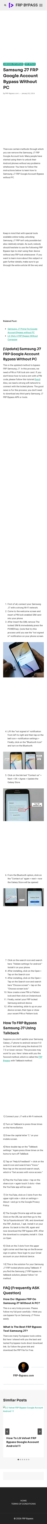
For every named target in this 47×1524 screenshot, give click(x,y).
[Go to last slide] (7, 1431)
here (37, 379)
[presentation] (23, 1419)
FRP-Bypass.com (12, 93)
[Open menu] (41, 5)
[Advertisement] (23, 38)
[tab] (18, 1459)
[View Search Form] (5, 5)
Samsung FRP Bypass (13, 64)
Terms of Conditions (23, 1504)
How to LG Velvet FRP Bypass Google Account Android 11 (22, 1442)
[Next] (40, 1431)
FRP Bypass (30, 64)
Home (23, 1500)
